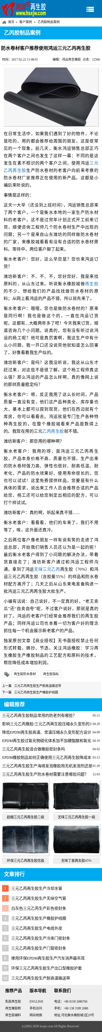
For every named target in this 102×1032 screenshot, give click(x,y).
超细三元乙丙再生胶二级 (25, 817)
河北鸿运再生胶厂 (23, 9)
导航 (86, 9)
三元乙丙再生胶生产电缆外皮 (36, 928)
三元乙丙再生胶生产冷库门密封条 (40, 938)
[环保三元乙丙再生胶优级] (25, 854)
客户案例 (25, 22)
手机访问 (36, 1008)
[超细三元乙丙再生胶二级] (25, 811)
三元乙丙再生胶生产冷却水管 (36, 888)
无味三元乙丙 (47, 569)
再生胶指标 (51, 674)
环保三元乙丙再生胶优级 (25, 860)
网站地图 (36, 1015)
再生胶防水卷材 (25, 674)
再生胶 (91, 284)
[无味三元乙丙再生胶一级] (76, 811)
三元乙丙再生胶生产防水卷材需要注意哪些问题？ (45, 774)
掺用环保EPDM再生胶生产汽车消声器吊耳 (48, 958)
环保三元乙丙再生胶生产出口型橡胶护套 (46, 968)
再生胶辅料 (13, 1015)
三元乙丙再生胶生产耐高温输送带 (37, 686)
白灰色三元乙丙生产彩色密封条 (38, 908)
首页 (11, 22)
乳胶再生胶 (13, 1001)
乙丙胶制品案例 (49, 22)
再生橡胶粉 (13, 1008)
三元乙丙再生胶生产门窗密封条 (38, 948)
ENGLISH (36, 1001)
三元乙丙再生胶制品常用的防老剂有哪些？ (39, 715)
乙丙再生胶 (53, 431)
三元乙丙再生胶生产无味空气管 (38, 898)
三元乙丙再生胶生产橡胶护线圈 (36, 692)
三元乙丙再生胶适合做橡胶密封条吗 (33, 749)
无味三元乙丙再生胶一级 (76, 817)
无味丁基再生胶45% (76, 860)
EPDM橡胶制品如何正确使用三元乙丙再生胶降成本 (46, 757)
